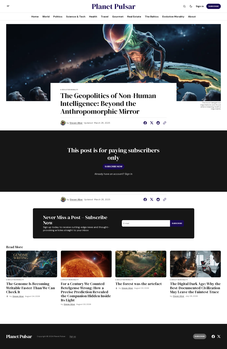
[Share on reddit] (158, 123)
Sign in (200, 6)
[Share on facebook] (145, 123)
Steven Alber (76, 123)
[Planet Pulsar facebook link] (213, 337)
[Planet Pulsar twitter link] (218, 337)
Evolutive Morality (70, 89)
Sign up (72, 336)
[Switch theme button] (190, 6)
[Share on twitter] (151, 123)
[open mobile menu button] (8, 6)
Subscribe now (113, 166)
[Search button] (184, 6)
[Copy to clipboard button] (164, 123)
